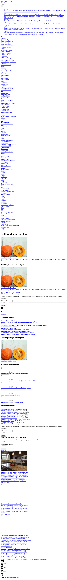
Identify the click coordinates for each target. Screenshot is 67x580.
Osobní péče (31, 23)
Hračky (14, 29)
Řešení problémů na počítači (22, 32)
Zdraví (5, 22)
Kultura (3, 118)
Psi (1, 76)
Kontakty (8, 559)
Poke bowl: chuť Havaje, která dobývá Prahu (12, 507)
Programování (39, 34)
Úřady (2, 138)
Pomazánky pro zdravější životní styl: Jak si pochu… (15, 549)
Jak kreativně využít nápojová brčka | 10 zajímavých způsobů (18, 380)
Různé (2, 181)
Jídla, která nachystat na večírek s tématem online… (14, 550)
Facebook (3, 309)
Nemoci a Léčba (54, 23)
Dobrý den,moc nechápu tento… (9, 412)
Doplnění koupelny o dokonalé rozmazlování (12, 478)
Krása (26, 23)
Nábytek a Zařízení (33, 12)
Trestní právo (4, 165)
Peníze (2, 125)
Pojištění (3, 131)
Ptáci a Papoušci (5, 78)
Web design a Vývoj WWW (41, 32)
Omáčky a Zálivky (54, 15)
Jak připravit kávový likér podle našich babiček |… (14, 543)
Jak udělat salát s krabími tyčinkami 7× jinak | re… (14, 553)
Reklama (18, 559)
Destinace (3, 68)
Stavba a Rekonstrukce (40, 10)
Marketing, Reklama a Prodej (8, 144)
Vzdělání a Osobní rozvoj (8, 219)
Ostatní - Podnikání (6, 146)
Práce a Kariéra (5, 147)
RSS (2, 575)
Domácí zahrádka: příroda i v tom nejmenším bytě (13, 481)
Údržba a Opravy (50, 10)
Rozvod (6, 21)
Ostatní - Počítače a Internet (15, 34)
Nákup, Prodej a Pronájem (11, 10)
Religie (2, 119)
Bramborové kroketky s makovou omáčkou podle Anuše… (16, 540)
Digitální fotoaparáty (6, 87)
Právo (2, 155)
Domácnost (17, 12)
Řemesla (6, 28)
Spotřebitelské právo (6, 166)
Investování (4, 127)
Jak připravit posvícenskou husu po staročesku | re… (14, 544)
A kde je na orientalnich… (7, 422)
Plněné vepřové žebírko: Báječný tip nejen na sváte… (14, 541)
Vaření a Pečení (15, 15)
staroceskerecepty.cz (6, 514)
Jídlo (5, 13)
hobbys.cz (3, 450)
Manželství (18, 21)
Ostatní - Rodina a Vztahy (31, 21)
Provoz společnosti (5, 135)
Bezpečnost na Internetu (29, 34)
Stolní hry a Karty (49, 28)
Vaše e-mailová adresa (6, 301)
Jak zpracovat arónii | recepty (9, 328)
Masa (10, 16)
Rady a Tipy (4, 69)
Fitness (2, 185)
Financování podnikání (7, 140)
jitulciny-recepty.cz (5, 482)
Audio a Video (4, 84)
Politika (3, 115)
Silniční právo (4, 163)
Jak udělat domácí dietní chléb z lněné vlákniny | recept (16, 388)
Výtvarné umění (5, 211)
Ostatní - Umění (5, 218)
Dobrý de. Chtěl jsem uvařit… (8, 416)
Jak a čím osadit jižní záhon (8, 258)
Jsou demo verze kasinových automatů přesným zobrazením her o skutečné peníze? (24, 325)
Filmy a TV (4, 213)
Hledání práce (4, 150)
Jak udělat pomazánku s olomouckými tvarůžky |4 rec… (15, 556)
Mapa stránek (43, 559)
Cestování (3, 63)
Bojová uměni (4, 190)
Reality (2, 128)
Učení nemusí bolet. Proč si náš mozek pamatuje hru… (15, 476)
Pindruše (3, 512)
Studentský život (5, 227)
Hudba (2, 215)
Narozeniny (4, 203)
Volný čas (6, 26)
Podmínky (30, 559)
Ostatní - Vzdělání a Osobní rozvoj (10, 225)
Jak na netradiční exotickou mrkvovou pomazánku (14, 552)
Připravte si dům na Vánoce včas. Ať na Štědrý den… (14, 475)
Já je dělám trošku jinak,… (7, 421)
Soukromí (36, 559)
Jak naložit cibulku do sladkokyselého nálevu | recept (15, 331)
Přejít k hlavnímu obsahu (7, 1)
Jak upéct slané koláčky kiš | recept (10, 395)
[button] (1, 37)
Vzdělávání (4, 222)
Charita (2, 113)
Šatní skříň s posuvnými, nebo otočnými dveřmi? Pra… (15, 505)
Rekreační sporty (5, 188)
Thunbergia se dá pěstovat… (8, 409)
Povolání (3, 153)
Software (51, 32)
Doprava (3, 66)
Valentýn (3, 196)
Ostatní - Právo (4, 157)
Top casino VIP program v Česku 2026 (11, 504)
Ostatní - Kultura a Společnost (8, 116)
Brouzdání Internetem (9, 32)
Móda (48, 23)
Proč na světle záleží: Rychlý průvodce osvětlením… (14, 479)
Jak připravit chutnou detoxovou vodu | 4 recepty (14, 373)
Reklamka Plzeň (14, 577)
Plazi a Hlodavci (5, 75)
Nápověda (24, 559)
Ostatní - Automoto (6, 44)
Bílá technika (4, 85)
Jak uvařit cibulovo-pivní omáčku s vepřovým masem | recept (18, 334)
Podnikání (3, 132)
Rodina (6, 19)
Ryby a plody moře (58, 16)
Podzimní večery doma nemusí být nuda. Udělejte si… (15, 473)
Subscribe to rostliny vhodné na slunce (11, 292)
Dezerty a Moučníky (43, 15)
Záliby (10, 28)
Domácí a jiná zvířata (7, 70)
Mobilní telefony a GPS (7, 88)
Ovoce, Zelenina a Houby (31, 16)
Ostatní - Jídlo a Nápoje (18, 16)
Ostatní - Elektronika (6, 90)
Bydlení (6, 9)
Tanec (2, 209)
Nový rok (3, 202)
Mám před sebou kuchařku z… (9, 418)
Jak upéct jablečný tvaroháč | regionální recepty (13, 538)
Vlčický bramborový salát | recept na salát (11, 509)
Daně (2, 129)
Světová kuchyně (8, 18)
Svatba (23, 21)
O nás (13, 559)
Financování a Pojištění (7, 41)
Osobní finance (5, 122)
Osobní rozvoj (4, 224)
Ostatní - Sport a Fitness (7, 184)
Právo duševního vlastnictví (8, 160)
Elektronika (4, 82)
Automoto (3, 38)
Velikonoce (3, 200)
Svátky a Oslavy (5, 194)
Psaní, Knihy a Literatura (7, 216)
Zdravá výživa (34, 15)
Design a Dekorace (60, 10)
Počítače (6, 31)
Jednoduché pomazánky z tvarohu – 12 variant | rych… (15, 555)
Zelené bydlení (24, 12)
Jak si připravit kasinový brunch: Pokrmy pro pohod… (15, 537)
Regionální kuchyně (25, 15)
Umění (2, 208)
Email (32, 32)
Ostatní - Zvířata (5, 73)
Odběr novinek (4, 563)
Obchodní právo (5, 156)
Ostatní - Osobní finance (7, 124)
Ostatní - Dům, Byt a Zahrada (26, 10)
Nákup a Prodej (5, 42)
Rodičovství (11, 21)
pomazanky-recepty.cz (6, 546)
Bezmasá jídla (7, 15)
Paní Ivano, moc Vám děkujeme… (10, 419)
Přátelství (41, 21)
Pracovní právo (4, 159)
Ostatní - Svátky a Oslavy (7, 205)
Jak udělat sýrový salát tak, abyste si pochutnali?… (14, 557)
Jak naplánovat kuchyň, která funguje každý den (14, 472)
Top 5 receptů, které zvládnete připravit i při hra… (15, 535)
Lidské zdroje (4, 143)
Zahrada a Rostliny (9, 12)
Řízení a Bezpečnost (6, 47)
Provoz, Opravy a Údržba (7, 45)
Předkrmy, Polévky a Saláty (45, 16)
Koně (2, 72)
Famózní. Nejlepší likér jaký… (9, 415)
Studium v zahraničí (6, 221)
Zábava (3, 228)
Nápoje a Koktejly (5, 97)
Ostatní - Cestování (6, 65)
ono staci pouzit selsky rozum (8, 410)
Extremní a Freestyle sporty (8, 191)
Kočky (2, 81)
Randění (46, 21)
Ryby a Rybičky (5, 79)
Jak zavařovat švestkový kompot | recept (12, 402)
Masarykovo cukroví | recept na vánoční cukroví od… (15, 511)
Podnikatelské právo (6, 134)
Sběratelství (33, 28)
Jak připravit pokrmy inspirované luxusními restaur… (14, 508)
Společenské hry (40, 28)
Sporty (2, 187)
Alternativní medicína (40, 23)
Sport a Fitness (5, 183)
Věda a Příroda (20, 29)
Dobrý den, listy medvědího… (8, 413)
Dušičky (3, 199)
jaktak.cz (3, 559)
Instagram (3, 314)
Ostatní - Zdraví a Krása (18, 23)
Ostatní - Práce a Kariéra (7, 152)
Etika (2, 121)
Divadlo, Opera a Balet (7, 212)
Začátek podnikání (5, 141)
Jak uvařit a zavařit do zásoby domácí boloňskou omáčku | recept (19, 322)
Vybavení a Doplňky (6, 40)
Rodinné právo (4, 162)
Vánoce (3, 197)
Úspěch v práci (4, 149)
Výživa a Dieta (8, 23)
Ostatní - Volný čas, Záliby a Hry (21, 28)
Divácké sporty (4, 193)
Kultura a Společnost (6, 112)
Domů (2, 230)
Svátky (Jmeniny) (5, 206)
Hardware (56, 32)
